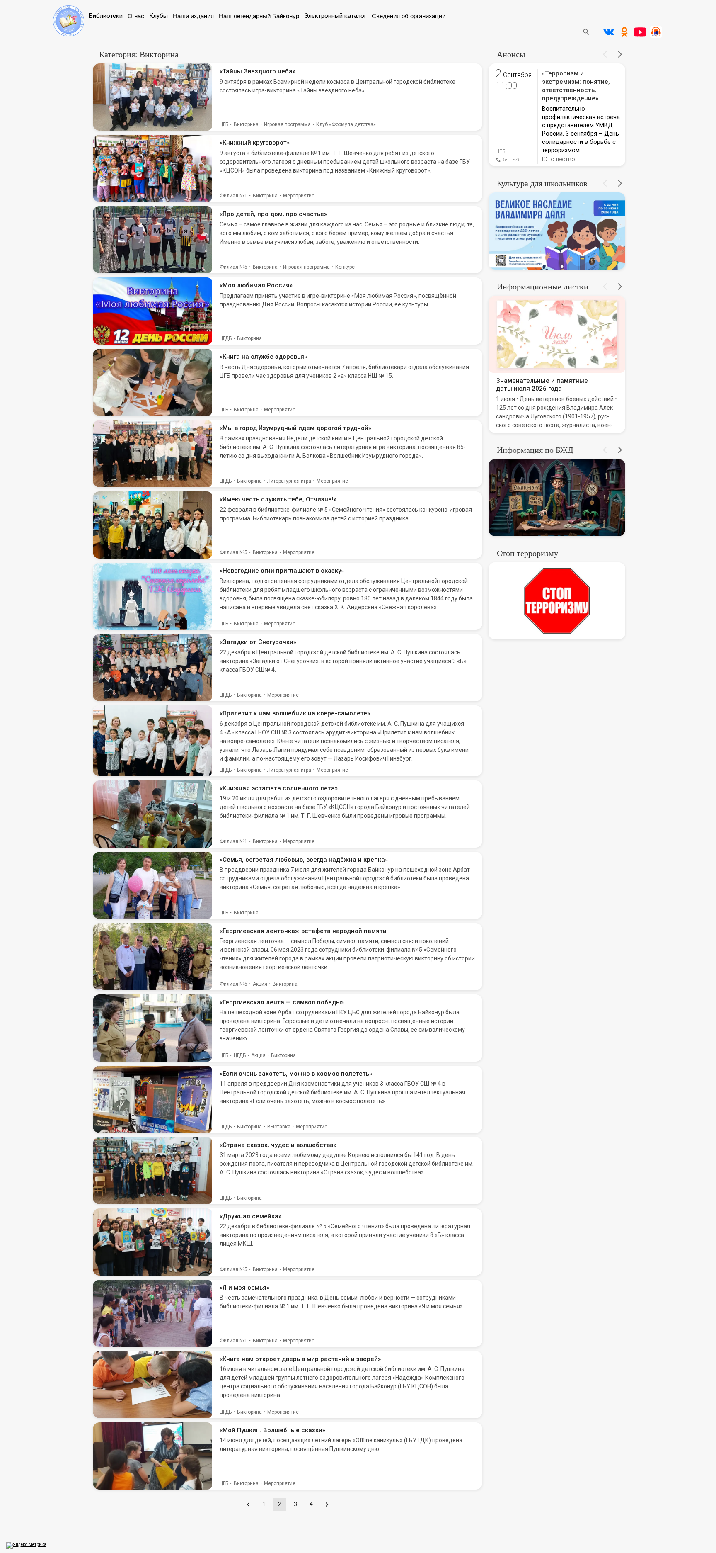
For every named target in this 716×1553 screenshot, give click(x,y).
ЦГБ (501, 151)
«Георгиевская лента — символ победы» (282, 1002)
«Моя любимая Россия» (256, 285)
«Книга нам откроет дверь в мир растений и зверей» (300, 1359)
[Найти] (586, 32)
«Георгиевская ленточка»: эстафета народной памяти (303, 931)
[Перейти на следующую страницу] (327, 1504)
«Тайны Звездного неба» (257, 71)
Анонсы (511, 54)
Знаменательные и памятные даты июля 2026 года (542, 385)
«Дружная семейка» (250, 1216)
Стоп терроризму (527, 553)
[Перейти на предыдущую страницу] (248, 1504)
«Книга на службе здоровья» (263, 356)
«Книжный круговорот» (255, 142)
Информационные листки (542, 286)
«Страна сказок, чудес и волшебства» (278, 1145)
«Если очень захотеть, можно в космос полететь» (296, 1073)
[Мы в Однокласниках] (624, 32)
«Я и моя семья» (244, 1287)
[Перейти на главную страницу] (68, 34)
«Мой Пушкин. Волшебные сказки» (272, 1430)
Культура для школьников (542, 183)
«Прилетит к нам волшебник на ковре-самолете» (295, 713)
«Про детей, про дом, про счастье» (273, 214)
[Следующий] (619, 54)
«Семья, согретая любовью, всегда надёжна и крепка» (304, 859)
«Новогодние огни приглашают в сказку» (282, 570)
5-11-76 (511, 159)
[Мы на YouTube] (640, 32)
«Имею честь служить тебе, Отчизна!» (278, 499)
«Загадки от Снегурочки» (258, 642)
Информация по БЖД (535, 449)
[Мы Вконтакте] (609, 32)
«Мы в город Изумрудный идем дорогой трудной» (295, 428)
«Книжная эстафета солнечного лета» (279, 788)
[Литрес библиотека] (656, 32)
